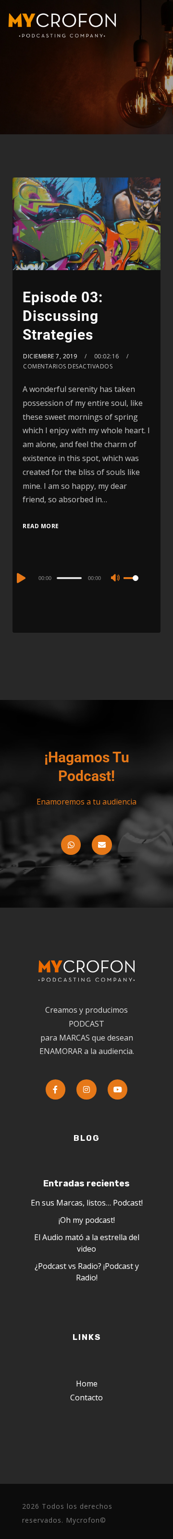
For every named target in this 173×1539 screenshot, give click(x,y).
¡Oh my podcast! (87, 1220)
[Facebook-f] (56, 1089)
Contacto (86, 1397)
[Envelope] (102, 845)
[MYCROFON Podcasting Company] (65, 25)
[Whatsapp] (71, 845)
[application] (86, 577)
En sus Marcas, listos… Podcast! (87, 1202)
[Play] (20, 578)
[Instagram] (86, 1089)
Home (87, 1383)
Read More (41, 526)
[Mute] (116, 578)
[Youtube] (118, 1089)
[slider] (137, 585)
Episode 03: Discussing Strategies (63, 316)
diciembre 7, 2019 (50, 356)
